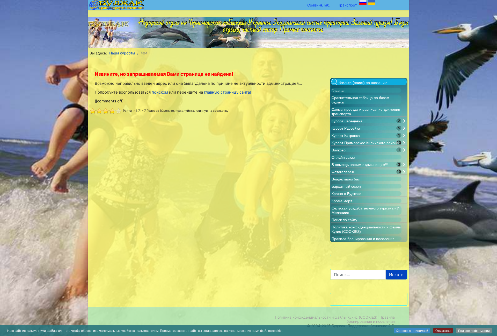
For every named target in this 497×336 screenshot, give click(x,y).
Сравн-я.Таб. (318, 5)
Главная (339, 90)
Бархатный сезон (346, 186)
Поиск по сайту (344, 220)
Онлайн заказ (343, 157)
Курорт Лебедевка (347, 121)
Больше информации (474, 330)
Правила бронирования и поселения (363, 239)
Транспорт (347, 5)
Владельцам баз (346, 179)
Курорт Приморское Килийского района (365, 143)
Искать (396, 274)
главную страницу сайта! (227, 92)
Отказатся (443, 330)
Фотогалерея (343, 172)
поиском (160, 92)
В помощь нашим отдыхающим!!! (360, 165)
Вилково (339, 150)
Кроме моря (342, 201)
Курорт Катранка (346, 136)
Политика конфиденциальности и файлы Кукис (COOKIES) (326, 317)
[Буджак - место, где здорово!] (109, 22)
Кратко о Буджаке (346, 194)
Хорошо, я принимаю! (412, 330)
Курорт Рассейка (346, 128)
